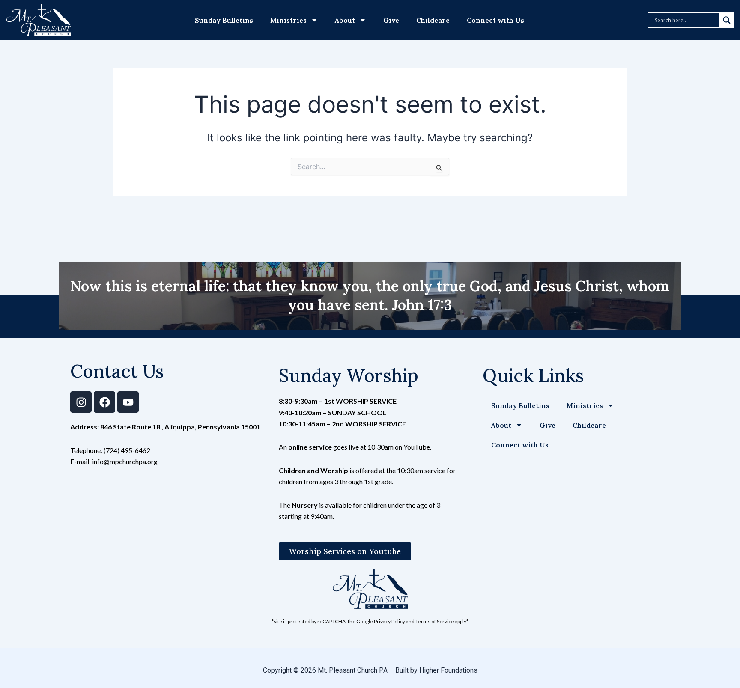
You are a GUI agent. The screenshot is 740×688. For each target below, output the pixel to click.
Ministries (288, 20)
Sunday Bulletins (224, 20)
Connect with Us (495, 20)
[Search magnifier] (726, 20)
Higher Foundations (448, 670)
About (345, 20)
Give (391, 20)
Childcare (433, 20)
